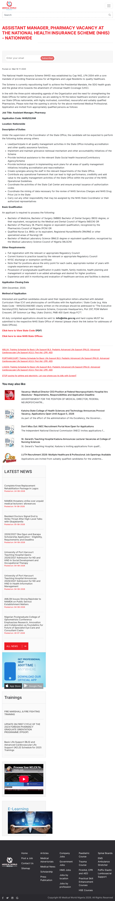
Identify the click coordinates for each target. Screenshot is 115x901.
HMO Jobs (65, 870)
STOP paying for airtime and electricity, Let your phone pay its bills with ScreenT (39, 375)
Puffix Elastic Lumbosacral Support (105, 873)
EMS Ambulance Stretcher (104, 861)
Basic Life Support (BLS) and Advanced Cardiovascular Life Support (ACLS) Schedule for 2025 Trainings (23, 746)
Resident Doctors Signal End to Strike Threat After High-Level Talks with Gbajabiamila (23, 519)
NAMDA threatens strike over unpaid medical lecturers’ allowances (23, 502)
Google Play (35, 686)
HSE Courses (86, 890)
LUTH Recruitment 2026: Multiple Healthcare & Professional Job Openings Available (66, 454)
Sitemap (25, 868)
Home (24, 853)
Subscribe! (47, 58)
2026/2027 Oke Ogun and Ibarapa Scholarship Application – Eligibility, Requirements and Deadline (23, 537)
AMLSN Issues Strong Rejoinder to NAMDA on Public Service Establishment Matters (22, 601)
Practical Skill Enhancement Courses (86, 882)
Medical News (47, 866)
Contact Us (27, 863)
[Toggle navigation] (109, 6)
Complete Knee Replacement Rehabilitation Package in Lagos (21, 487)
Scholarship (46, 871)
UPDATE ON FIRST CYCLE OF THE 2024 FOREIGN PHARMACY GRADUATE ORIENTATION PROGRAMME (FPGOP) (22, 728)
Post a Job (27, 858)
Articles (44, 853)
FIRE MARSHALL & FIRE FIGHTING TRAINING (22, 713)
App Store (15, 686)
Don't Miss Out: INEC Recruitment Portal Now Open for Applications (57, 426)
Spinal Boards (105, 853)
